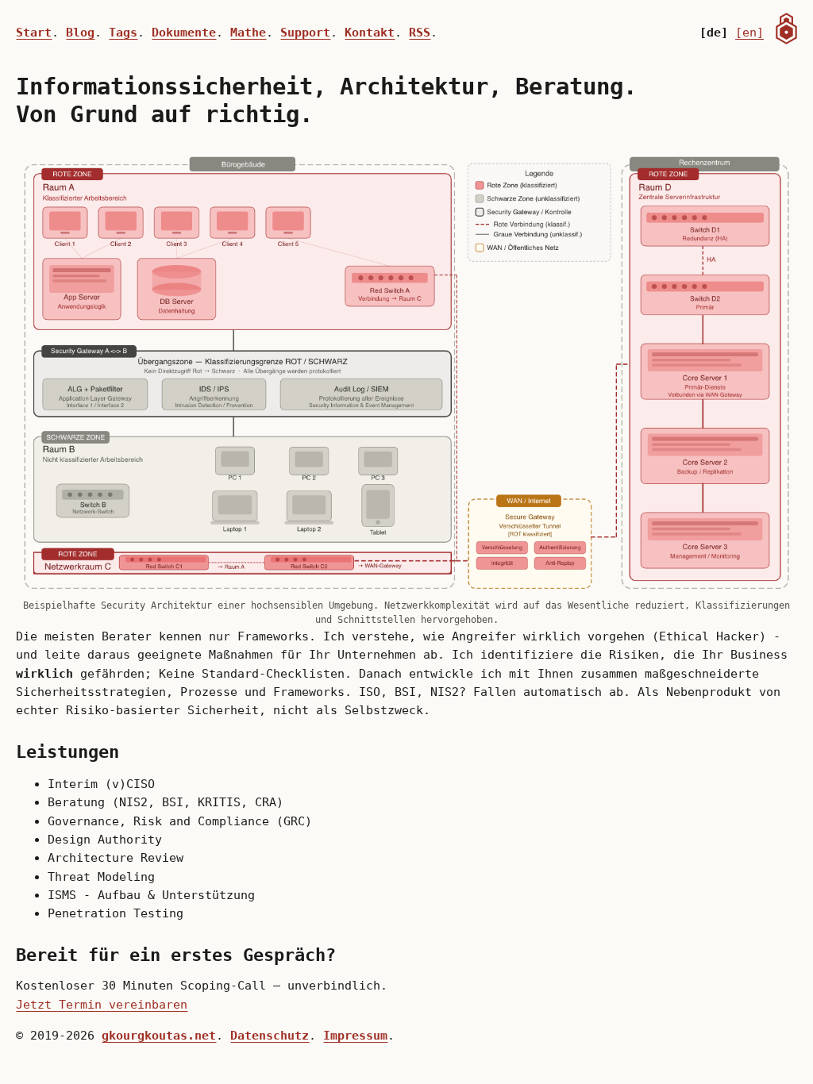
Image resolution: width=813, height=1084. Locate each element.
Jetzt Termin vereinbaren (101, 1004)
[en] (749, 32)
